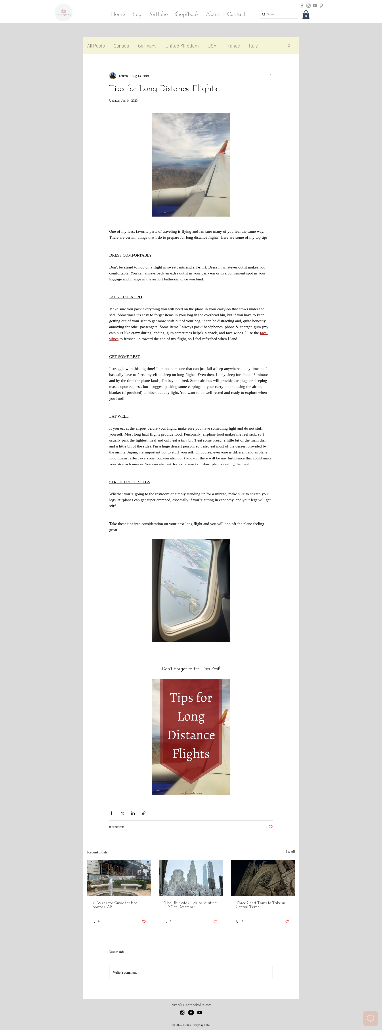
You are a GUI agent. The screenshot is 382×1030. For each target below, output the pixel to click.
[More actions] (270, 75)
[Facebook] (302, 5)
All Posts (96, 45)
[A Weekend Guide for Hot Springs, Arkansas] (119, 878)
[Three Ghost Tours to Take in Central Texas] (263, 878)
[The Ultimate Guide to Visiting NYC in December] (191, 878)
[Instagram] (308, 5)
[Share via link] (144, 813)
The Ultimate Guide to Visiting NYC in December (190, 905)
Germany (147, 45)
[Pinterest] (321, 5)
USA (212, 45)
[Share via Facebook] (111, 813)
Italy (253, 45)
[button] (306, 14)
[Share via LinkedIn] (133, 813)
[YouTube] (315, 5)
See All (290, 851)
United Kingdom (182, 45)
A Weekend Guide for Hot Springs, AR (115, 905)
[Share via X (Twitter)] (122, 813)
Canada (121, 45)
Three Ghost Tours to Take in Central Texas (260, 905)
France (232, 45)
